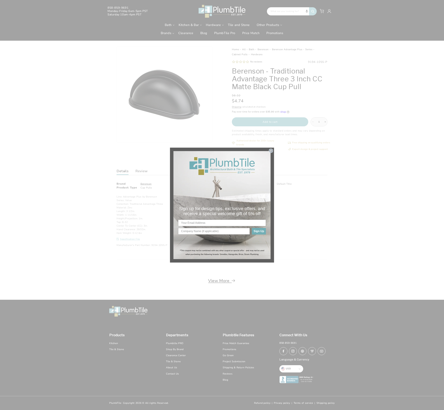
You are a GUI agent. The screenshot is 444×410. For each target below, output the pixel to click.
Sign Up (259, 231)
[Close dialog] (271, 150)
